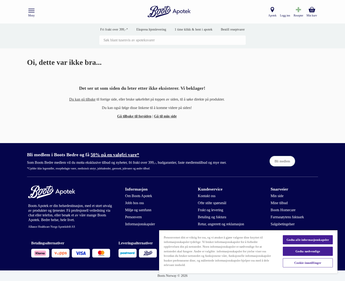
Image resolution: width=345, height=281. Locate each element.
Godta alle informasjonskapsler (308, 240)
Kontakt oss (206, 196)
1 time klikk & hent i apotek (193, 29)
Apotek (272, 15)
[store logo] (169, 12)
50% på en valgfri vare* (115, 154)
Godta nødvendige (307, 251)
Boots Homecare (283, 210)
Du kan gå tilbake (82, 99)
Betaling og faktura (212, 217)
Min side (277, 196)
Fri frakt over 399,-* (114, 29)
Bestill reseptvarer (233, 29)
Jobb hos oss (134, 203)
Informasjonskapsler (140, 224)
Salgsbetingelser (283, 224)
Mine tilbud (279, 203)
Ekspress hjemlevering (151, 29)
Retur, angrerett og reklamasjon (221, 224)
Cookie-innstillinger (308, 263)
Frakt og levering (210, 210)
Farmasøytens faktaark (287, 217)
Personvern (133, 217)
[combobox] (172, 40)
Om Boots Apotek (138, 196)
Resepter (298, 15)
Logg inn (285, 15)
